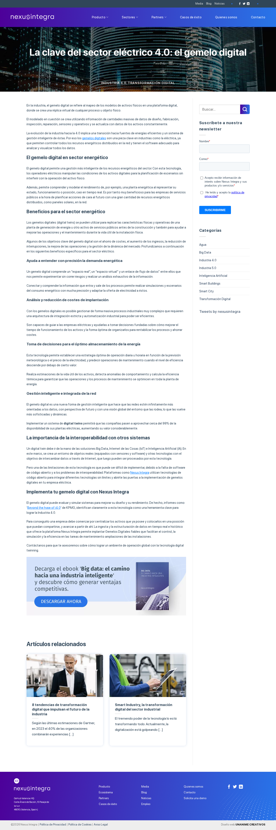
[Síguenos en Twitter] (244, 3)
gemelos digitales (94, 138)
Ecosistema (106, 792)
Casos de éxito (191, 17)
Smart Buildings (209, 283)
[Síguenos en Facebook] (239, 3)
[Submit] (245, 109)
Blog (209, 3)
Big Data (205, 252)
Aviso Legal (101, 824)
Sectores (128, 17)
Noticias (219, 3)
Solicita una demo (195, 798)
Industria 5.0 (207, 268)
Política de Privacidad (53, 824)
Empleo (145, 804)
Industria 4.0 (113, 83)
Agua (202, 244)
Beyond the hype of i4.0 (44, 507)
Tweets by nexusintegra (219, 311)
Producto (98, 17)
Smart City (206, 291)
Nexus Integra (139, 472)
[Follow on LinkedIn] (248, 3)
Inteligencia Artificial (213, 275)
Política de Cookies (79, 824)
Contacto (258, 17)
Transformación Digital (151, 83)
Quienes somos (226, 17)
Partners (157, 17)
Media (199, 3)
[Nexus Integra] (32, 17)
